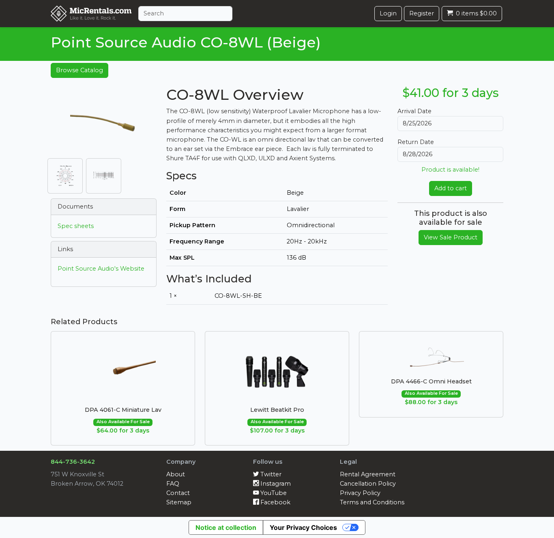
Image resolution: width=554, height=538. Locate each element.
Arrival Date (414, 111)
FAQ (172, 483)
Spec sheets (76, 226)
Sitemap (178, 502)
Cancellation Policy (368, 483)
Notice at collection (225, 527)
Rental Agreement (367, 474)
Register (421, 13)
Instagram (275, 483)
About (175, 474)
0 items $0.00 (475, 13)
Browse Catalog (79, 70)
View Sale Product (450, 237)
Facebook (274, 502)
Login (388, 13)
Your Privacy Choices (303, 527)
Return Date (415, 142)
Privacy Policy (360, 493)
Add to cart (450, 188)
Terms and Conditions (372, 502)
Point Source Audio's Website (101, 268)
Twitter (270, 474)
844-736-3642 (73, 461)
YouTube (273, 493)
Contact (178, 493)
